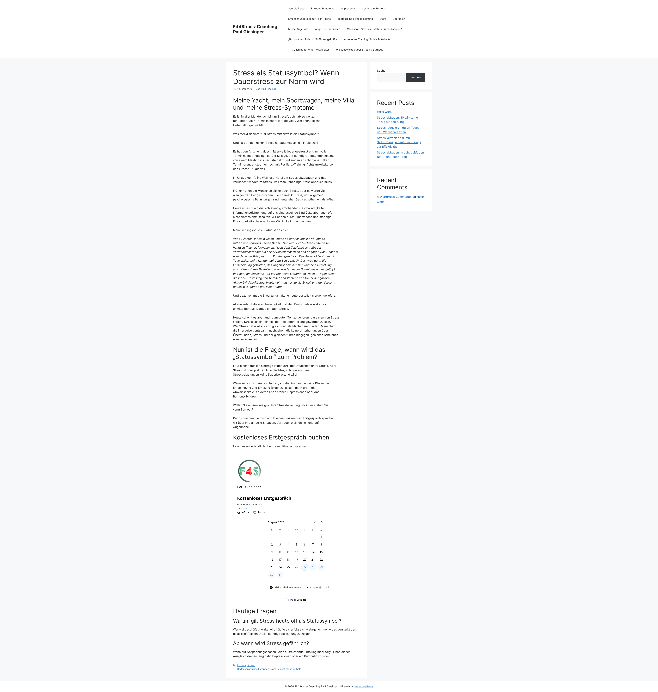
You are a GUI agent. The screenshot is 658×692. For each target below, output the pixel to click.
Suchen (382, 70)
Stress (251, 665)
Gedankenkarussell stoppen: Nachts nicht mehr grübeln (269, 668)
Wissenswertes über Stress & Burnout (359, 49)
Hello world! (385, 111)
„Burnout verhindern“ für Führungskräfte (312, 39)
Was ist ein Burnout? (374, 8)
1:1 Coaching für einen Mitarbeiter (308, 49)
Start (383, 18)
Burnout (241, 665)
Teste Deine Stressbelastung (355, 18)
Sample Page (296, 8)
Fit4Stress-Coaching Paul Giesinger (255, 29)
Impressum (348, 8)
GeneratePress (364, 686)
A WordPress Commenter (394, 196)
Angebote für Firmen (327, 29)
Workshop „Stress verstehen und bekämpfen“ (374, 29)
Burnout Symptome (322, 8)
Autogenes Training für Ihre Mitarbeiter (368, 39)
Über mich (399, 18)
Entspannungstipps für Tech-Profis (309, 18)
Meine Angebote (298, 29)
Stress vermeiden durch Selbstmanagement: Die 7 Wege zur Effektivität (399, 142)
